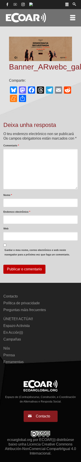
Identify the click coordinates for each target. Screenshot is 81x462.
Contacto (10, 296)
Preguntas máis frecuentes (24, 310)
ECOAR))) (47, 440)
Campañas (12, 339)
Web (6, 228)
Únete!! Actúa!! (18, 319)
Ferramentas (13, 362)
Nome (7, 195)
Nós (6, 348)
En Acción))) (13, 332)
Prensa (9, 355)
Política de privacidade (21, 303)
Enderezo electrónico (16, 211)
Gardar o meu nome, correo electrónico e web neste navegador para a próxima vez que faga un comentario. (37, 252)
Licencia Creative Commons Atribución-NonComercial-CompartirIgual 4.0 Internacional (40, 448)
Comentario (11, 145)
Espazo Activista (16, 326)
